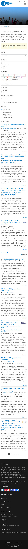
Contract (5, 87)
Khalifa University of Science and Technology (13, 259)
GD (24, 75)
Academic (5, 63)
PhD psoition (4, 252)
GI (2, 77)
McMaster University (7, 292)
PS (21, 77)
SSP (2, 79)
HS (11, 77)
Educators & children (6, 507)
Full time (5, 88)
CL (7, 75)
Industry (4, 66)
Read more (24, 152)
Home (2, 26)
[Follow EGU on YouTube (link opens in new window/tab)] (8, 490)
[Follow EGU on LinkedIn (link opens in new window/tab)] (2, 490)
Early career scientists (6, 501)
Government (5, 64)
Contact (5, 545)
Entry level (5, 99)
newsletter (14, 532)
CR (9, 75)
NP (16, 77)
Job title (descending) (7, 117)
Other (4, 68)
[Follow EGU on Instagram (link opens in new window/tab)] (5, 490)
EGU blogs (3, 519)
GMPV (8, 77)
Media (2, 504)
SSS (5, 79)
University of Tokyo (7, 392)
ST (7, 79)
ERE (16, 75)
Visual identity (14, 546)
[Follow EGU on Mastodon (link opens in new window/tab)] (14, 490)
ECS (6, 26)
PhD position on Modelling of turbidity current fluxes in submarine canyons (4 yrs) (13, 189)
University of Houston (8, 362)
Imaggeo (3, 524)
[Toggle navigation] (25, 4)
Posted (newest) (6, 109)
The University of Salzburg (9, 128)
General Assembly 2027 (6, 515)
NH (14, 77)
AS (2, 75)
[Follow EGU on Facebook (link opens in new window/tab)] (11, 490)
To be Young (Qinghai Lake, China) (14, 481)
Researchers (4, 498)
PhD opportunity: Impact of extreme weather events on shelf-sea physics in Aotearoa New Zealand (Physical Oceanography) (10, 422)
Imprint (11, 545)
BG (4, 75)
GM (4, 77)
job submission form (12, 46)
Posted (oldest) (6, 111)
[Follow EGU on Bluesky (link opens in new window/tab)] (17, 490)
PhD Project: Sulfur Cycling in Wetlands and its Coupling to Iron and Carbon (10, 222)
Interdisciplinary (15, 79)
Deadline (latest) (6, 114)
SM (24, 77)
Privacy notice (19, 545)
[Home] (7, 3)
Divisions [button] (24, 1)
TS (10, 79)
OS (19, 77)
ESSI (19, 75)
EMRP (13, 75)
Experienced (5, 100)
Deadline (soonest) (7, 112)
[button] (25, 55)
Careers (10, 26)
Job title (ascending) (7, 116)
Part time (5, 90)
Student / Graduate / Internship (10, 102)
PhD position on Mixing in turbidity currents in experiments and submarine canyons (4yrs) (13, 156)
